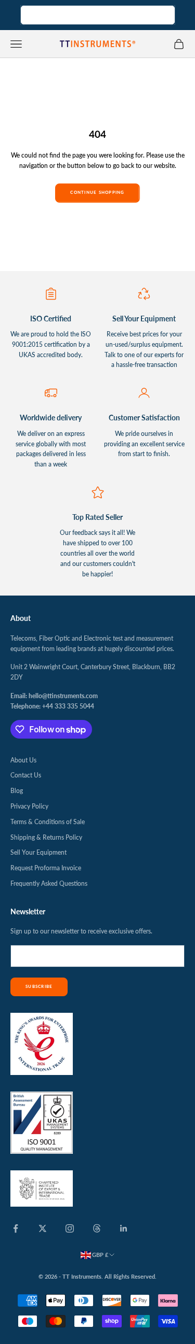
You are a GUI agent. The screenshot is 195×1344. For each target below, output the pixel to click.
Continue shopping (97, 192)
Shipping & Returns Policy (46, 837)
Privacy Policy (29, 806)
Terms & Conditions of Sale (47, 822)
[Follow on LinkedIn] (124, 1228)
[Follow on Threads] (97, 1228)
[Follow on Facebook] (15, 1228)
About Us (23, 760)
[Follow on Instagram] (69, 1228)
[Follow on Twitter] (42, 1228)
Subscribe (39, 986)
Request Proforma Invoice (45, 868)
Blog (16, 791)
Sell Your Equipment (38, 852)
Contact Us (25, 775)
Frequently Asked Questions (48, 883)
